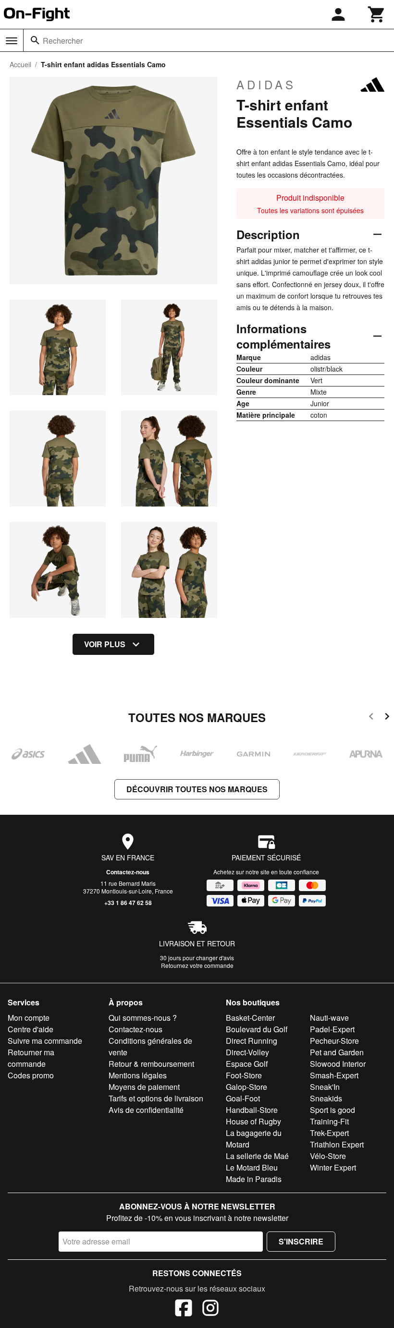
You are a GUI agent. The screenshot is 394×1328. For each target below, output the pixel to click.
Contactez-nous (127, 872)
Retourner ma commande (31, 1058)
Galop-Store (246, 1086)
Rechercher (63, 40)
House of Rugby (253, 1121)
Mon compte (28, 1017)
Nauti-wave (329, 1017)
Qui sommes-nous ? (143, 1017)
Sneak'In (325, 1086)
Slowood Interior (338, 1063)
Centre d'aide (30, 1029)
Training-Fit (329, 1121)
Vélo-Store (328, 1155)
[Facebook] (183, 1309)
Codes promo (31, 1075)
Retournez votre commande (197, 965)
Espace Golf (247, 1063)
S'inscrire (301, 1241)
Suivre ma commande (45, 1040)
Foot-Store (244, 1075)
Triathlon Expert (337, 1144)
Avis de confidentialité (146, 1109)
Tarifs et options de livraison (156, 1098)
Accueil (20, 64)
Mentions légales (138, 1075)
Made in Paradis (254, 1178)
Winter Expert (333, 1167)
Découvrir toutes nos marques (197, 789)
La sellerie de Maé (257, 1155)
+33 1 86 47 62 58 (128, 902)
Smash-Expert (334, 1075)
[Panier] (376, 14)
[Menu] (11, 40)
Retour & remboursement (151, 1063)
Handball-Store (252, 1109)
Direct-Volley (247, 1052)
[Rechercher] (35, 40)
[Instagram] (210, 1309)
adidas (266, 84)
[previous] (371, 718)
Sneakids (326, 1098)
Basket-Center (250, 1017)
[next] (387, 718)
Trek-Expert (329, 1132)
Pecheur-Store (334, 1040)
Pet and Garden (337, 1052)
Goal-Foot (243, 1098)
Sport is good (332, 1109)
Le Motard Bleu (252, 1167)
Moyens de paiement (144, 1086)
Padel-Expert (332, 1029)
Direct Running (251, 1040)
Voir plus (104, 644)
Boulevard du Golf (256, 1029)
